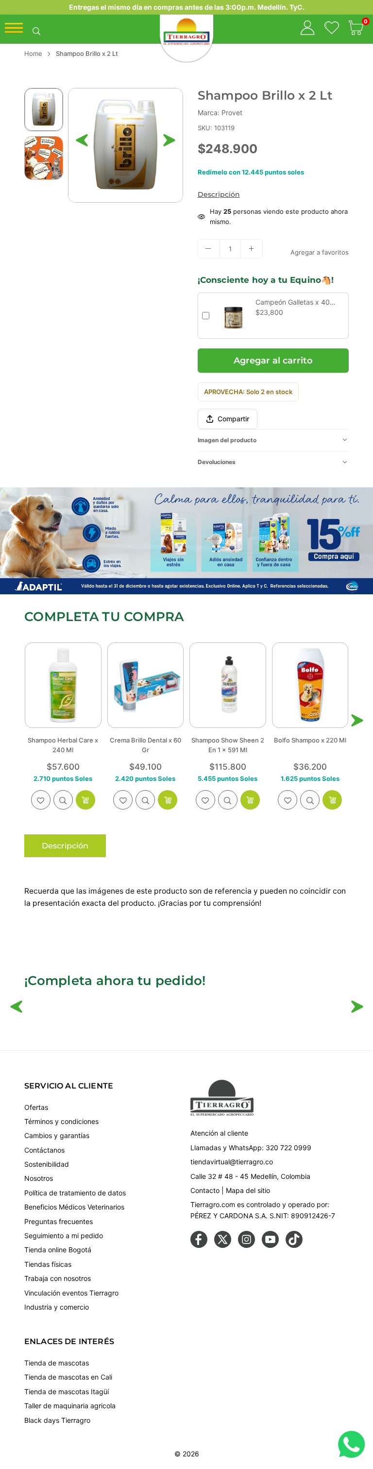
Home (33, 53)
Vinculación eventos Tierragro (71, 1293)
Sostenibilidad (46, 1164)
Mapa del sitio (248, 1190)
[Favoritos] (332, 29)
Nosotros (38, 1178)
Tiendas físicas (47, 1264)
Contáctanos (44, 1150)
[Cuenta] (307, 29)
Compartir (233, 419)
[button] (356, 29)
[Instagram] (246, 1245)
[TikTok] (294, 1245)
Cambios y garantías (56, 1135)
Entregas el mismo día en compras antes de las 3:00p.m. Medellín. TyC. (187, 7)
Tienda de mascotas (56, 1363)
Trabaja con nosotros (57, 1278)
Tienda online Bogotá (57, 1249)
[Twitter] (222, 1245)
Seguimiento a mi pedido (63, 1235)
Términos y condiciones (61, 1121)
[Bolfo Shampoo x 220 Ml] (227, 684)
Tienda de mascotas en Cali (68, 1377)
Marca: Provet (220, 112)
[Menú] (14, 30)
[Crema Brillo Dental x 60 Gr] (63, 684)
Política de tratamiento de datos (75, 1193)
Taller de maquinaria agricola (70, 1405)
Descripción (219, 194)
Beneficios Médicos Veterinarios (74, 1207)
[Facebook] (198, 1245)
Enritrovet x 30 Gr (310, 740)
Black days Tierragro (57, 1420)
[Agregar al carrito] (85, 800)
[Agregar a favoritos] (41, 800)
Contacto (205, 1190)
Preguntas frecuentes (58, 1221)
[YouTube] (270, 1245)
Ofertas (36, 1107)
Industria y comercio (56, 1307)
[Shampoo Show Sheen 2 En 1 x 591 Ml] (145, 684)
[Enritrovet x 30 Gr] (310, 684)
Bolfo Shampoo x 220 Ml (227, 740)
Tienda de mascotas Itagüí (66, 1391)
